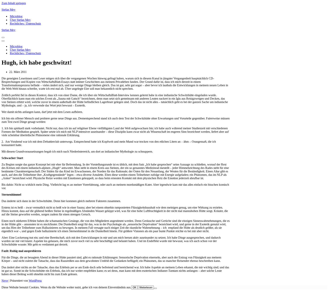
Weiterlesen (145, 287)
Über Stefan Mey (20, 20)
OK (134, 287)
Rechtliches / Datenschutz (25, 23)
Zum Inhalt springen (14, 3)
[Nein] (155, 288)
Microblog (16, 16)
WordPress (35, 280)
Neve (5, 280)
